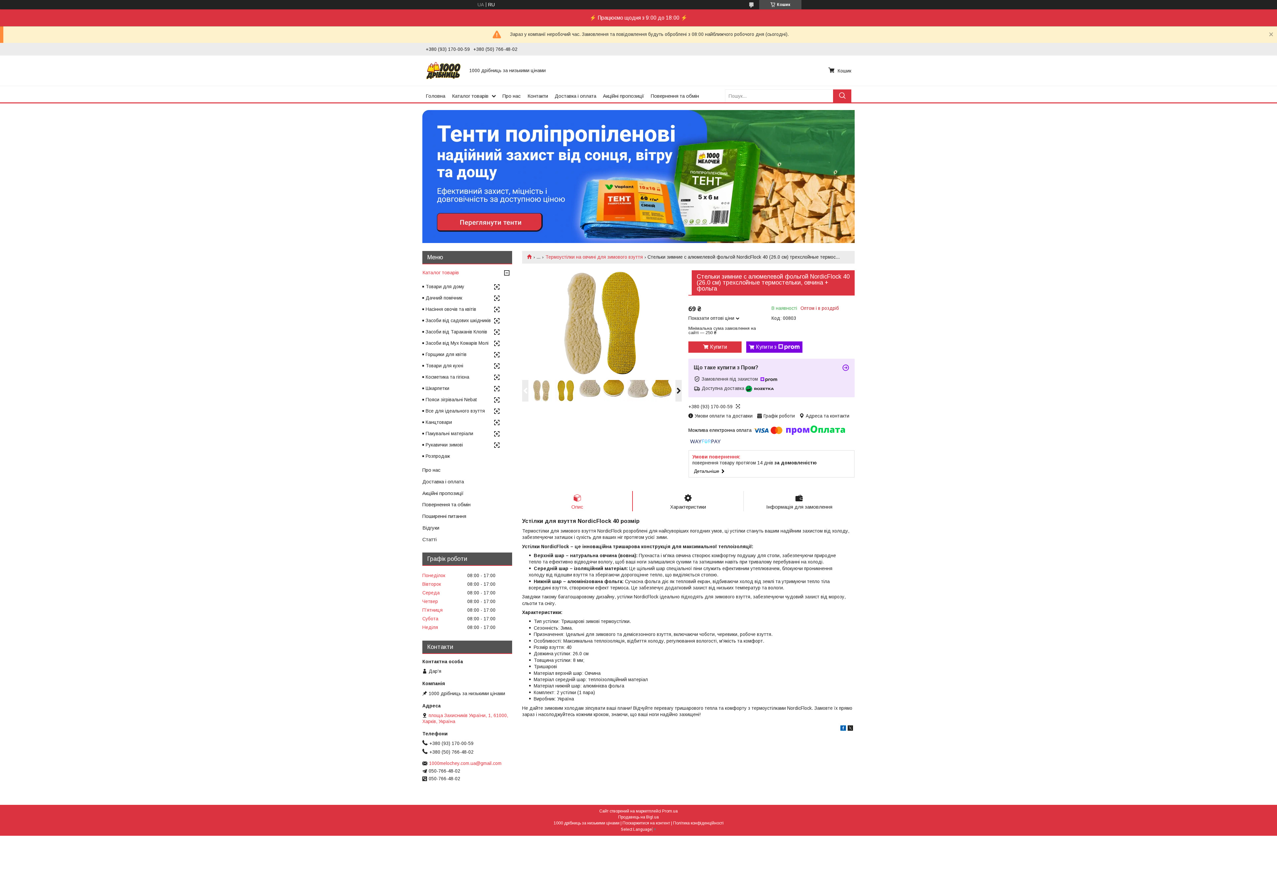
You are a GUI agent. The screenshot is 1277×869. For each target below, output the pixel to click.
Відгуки (430, 528)
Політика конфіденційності (698, 823)
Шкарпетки (437, 388)
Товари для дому (445, 286)
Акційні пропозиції (623, 96)
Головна (435, 96)
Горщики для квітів (446, 354)
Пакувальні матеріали (449, 433)
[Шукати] (842, 95)
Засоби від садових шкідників (458, 320)
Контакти (537, 96)
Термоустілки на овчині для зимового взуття (594, 257)
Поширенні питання (444, 516)
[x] (850, 729)
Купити (718, 347)
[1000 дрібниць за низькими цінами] (443, 70)
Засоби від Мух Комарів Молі (457, 343)
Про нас (511, 96)
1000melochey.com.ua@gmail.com (465, 763)
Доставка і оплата (575, 96)
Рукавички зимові (444, 444)
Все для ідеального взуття (455, 411)
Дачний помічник (444, 298)
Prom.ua (670, 811)
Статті (429, 539)
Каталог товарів (470, 96)
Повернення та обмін (675, 96)
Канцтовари (439, 422)
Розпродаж (438, 456)
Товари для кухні (444, 365)
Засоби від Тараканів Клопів (456, 331)
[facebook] (843, 729)
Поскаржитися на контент (646, 823)
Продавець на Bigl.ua (638, 817)
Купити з (766, 347)
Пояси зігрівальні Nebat (451, 399)
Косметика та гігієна (447, 377)
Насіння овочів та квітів (451, 309)
